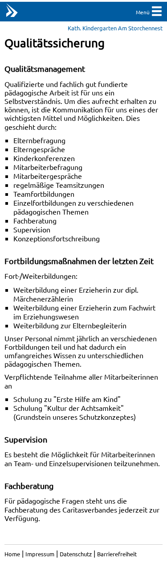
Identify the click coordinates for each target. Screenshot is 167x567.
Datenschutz (76, 554)
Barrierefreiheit (117, 554)
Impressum (39, 554)
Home (12, 554)
